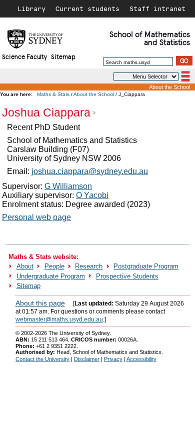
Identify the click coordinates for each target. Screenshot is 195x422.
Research (88, 266)
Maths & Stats (53, 94)
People (54, 266)
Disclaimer (87, 359)
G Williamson (68, 186)
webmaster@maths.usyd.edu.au (59, 319)
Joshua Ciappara (46, 112)
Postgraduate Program (146, 266)
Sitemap (63, 56)
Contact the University (43, 359)
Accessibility (141, 359)
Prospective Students (127, 276)
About (25, 266)
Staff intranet (158, 8)
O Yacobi (92, 195)
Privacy (113, 359)
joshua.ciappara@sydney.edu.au (90, 171)
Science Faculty (24, 56)
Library (32, 8)
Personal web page (36, 217)
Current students (88, 8)
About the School (169, 87)
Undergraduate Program (50, 276)
